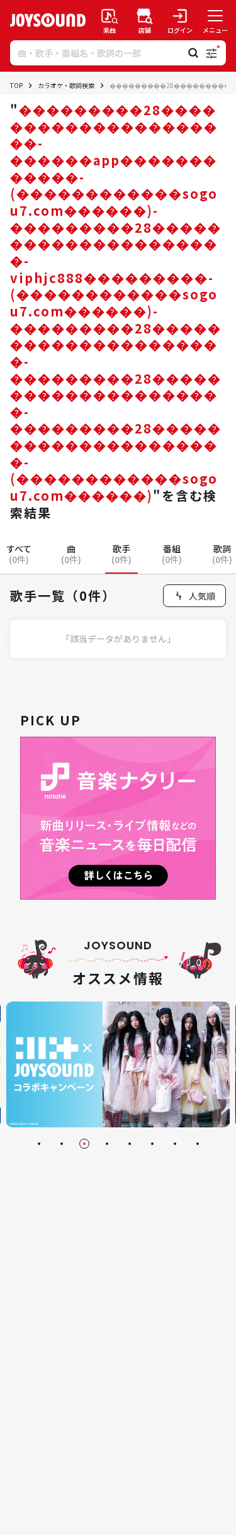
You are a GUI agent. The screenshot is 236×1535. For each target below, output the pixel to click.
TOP (16, 85)
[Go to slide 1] (39, 1143)
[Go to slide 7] (175, 1143)
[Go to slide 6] (152, 1143)
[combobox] (194, 595)
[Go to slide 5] (129, 1143)
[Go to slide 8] (197, 1143)
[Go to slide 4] (107, 1143)
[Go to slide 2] (61, 1143)
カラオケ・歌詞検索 (66, 85)
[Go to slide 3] (84, 1143)
